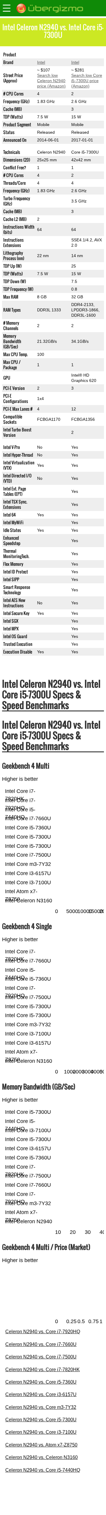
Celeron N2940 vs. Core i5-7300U (41, 1419)
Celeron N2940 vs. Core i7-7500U (41, 1356)
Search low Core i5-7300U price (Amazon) (86, 80)
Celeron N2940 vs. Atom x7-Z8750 (41, 1444)
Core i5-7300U (85, 54)
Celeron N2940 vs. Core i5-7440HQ (42, 1470)
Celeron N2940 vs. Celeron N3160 (41, 1457)
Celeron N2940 (51, 54)
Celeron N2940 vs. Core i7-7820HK (42, 1369)
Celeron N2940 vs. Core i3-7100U (41, 1432)
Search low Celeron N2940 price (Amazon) (51, 80)
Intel (41, 62)
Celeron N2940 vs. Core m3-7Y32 (40, 1407)
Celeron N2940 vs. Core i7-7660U (41, 1344)
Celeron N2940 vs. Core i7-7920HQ (42, 1331)
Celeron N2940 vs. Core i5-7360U (41, 1382)
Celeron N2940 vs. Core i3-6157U (41, 1394)
